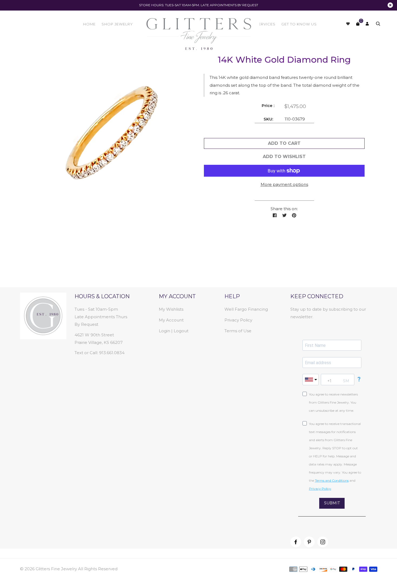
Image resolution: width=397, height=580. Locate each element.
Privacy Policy (238, 320)
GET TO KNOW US (299, 24)
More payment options (284, 184)
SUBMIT (332, 503)
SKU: (268, 119)
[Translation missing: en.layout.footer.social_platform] (295, 542)
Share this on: (284, 208)
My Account (171, 320)
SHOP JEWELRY (117, 24)
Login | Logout (174, 330)
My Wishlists (171, 309)
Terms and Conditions (332, 480)
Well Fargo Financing (246, 309)
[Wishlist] (348, 24)
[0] (357, 24)
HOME (89, 24)
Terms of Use (237, 330)
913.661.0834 (112, 352)
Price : (268, 105)
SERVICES (265, 24)
